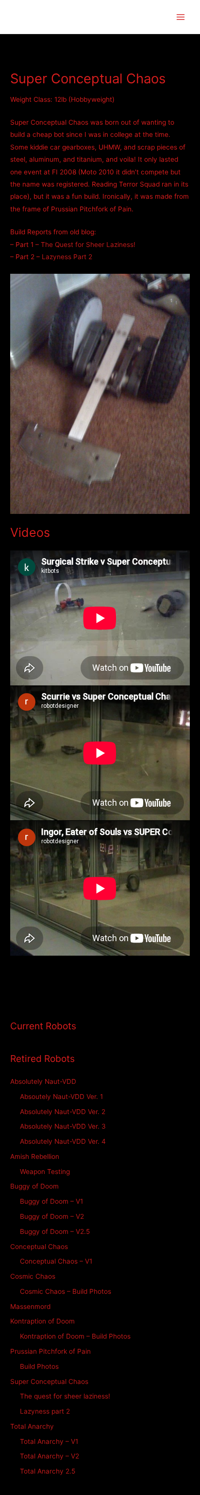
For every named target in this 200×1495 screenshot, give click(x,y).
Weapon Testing (45, 1171)
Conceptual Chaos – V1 (56, 1261)
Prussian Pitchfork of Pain (50, 1351)
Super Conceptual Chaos (49, 1381)
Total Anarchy (32, 1426)
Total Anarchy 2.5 (47, 1471)
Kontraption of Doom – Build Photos (75, 1336)
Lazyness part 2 (45, 1411)
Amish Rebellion (34, 1156)
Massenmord (30, 1306)
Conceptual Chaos (39, 1246)
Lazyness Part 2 (67, 257)
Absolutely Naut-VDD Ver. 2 (62, 1112)
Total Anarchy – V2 (49, 1456)
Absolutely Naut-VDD (43, 1081)
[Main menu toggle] (181, 17)
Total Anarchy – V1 (49, 1441)
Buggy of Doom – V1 (51, 1201)
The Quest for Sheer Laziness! (88, 244)
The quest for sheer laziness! (65, 1396)
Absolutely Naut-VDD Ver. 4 (63, 1141)
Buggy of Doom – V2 (52, 1216)
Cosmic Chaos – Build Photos (65, 1291)
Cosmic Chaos (32, 1276)
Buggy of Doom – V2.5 (55, 1231)
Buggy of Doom (34, 1186)
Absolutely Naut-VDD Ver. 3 (63, 1126)
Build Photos (39, 1366)
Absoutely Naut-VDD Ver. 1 (61, 1096)
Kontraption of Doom (42, 1321)
